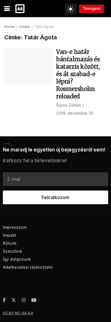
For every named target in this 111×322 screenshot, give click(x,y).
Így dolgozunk (17, 259)
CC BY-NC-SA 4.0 (18, 313)
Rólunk (10, 243)
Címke (24, 27)
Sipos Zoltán (68, 105)
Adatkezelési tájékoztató (28, 267)
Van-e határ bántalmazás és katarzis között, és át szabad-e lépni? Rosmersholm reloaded (78, 74)
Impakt (9, 235)
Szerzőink (12, 251)
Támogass (91, 8)
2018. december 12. (75, 113)
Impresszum (15, 227)
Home (9, 27)
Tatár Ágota (44, 27)
